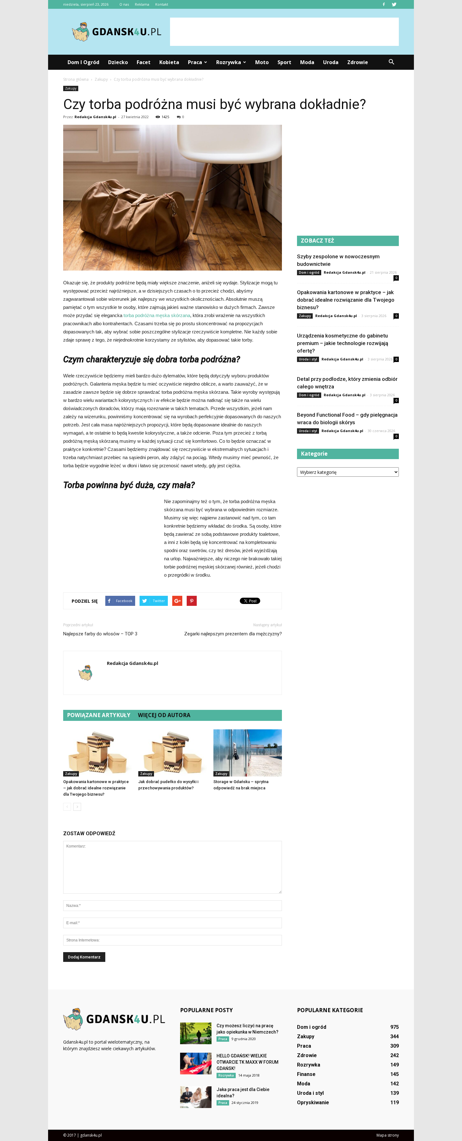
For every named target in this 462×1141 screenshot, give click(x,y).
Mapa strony (388, 1135)
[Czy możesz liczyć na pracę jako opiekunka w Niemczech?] (196, 1033)
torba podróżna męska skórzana (157, 315)
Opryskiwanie (313, 1102)
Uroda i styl (308, 359)
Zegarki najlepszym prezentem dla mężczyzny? (233, 634)
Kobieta (169, 62)
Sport (284, 62)
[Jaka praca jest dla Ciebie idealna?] (196, 1097)
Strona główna (76, 79)
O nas (124, 4)
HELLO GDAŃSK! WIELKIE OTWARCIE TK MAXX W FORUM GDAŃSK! (247, 1062)
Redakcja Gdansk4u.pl (95, 116)
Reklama (142, 4)
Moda (307, 62)
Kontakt (161, 4)
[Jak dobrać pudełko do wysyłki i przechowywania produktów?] (172, 752)
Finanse (306, 1074)
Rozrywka (228, 62)
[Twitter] (394, 4)
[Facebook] (383, 4)
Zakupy (70, 88)
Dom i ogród (83, 62)
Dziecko (118, 62)
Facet (144, 62)
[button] (391, 62)
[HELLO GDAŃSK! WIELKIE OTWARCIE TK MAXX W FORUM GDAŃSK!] (196, 1063)
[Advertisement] (284, 32)
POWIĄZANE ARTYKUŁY (98, 715)
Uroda (330, 62)
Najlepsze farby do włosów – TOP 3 (100, 634)
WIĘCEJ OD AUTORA (164, 715)
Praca (195, 62)
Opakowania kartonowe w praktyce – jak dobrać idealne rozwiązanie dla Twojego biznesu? (96, 788)
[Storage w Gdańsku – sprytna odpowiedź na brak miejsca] (247, 752)
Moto (262, 62)
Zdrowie (357, 62)
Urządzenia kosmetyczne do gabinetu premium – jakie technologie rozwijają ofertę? (342, 343)
